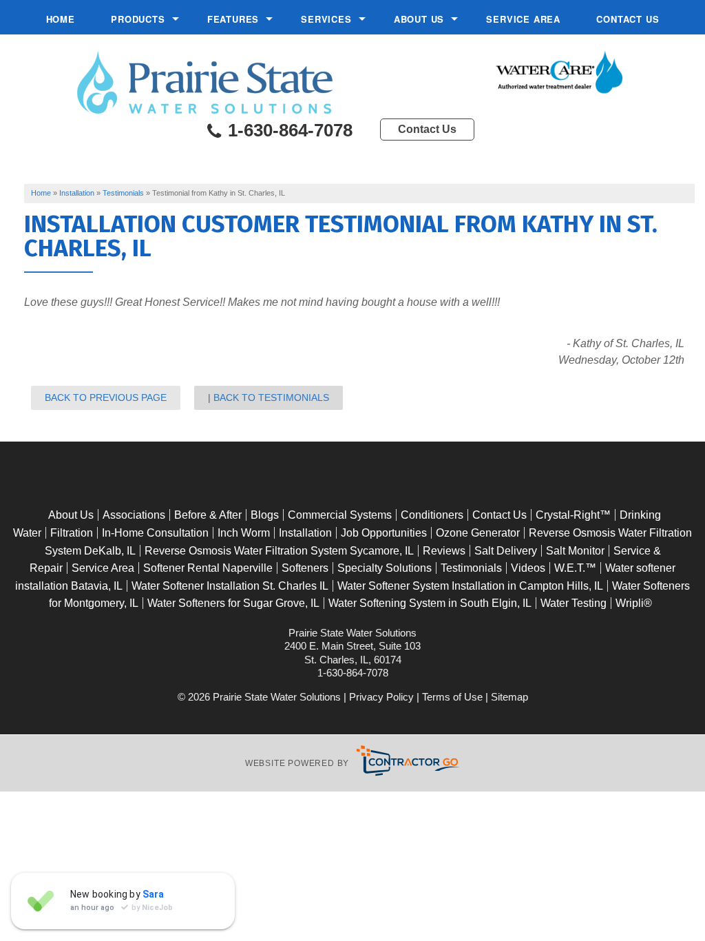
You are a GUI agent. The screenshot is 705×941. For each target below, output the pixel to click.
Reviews (444, 551)
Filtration (71, 533)
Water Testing (573, 603)
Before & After (208, 515)
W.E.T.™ (575, 568)
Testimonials (471, 568)
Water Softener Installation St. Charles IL (229, 586)
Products (138, 18)
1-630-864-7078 (287, 131)
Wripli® (633, 603)
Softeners (305, 568)
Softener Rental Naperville (208, 568)
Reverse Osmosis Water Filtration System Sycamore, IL (279, 551)
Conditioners (432, 515)
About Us (419, 18)
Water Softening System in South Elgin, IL (430, 603)
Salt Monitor (575, 551)
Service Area (523, 18)
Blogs (265, 515)
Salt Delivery (505, 551)
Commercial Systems (340, 515)
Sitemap (509, 697)
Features (233, 18)
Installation (305, 533)
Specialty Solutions (384, 568)
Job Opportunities (384, 533)
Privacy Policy (381, 697)
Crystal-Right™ (573, 515)
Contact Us (627, 18)
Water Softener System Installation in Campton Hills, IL (470, 586)
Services (326, 18)
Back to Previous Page (106, 397)
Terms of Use (452, 697)
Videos (528, 568)
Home (60, 18)
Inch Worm (244, 533)
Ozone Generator (478, 533)
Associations (134, 515)
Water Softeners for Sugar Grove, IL (233, 603)
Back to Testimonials (271, 397)
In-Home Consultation (155, 533)
